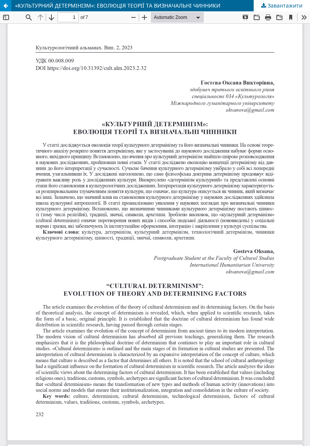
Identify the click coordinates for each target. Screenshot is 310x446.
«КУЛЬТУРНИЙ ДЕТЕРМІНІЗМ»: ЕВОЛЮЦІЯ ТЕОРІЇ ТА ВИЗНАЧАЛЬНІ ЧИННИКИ (117, 5)
